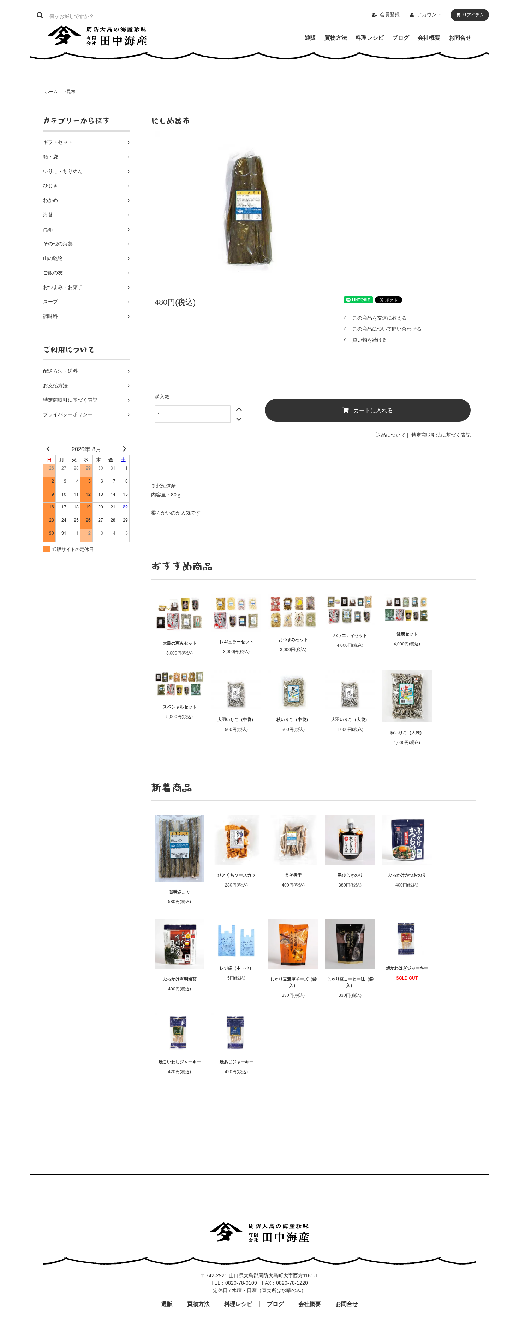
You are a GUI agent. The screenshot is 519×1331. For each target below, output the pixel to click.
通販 (310, 38)
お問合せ (460, 38)
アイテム (473, 14)
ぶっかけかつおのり (407, 875)
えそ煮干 (293, 875)
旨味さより (179, 891)
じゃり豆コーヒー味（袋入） (350, 982)
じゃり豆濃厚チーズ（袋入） (293, 982)
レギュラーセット (236, 641)
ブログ (400, 38)
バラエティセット (350, 635)
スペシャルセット (180, 706)
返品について (391, 435)
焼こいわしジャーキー (180, 1061)
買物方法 (335, 38)
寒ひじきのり (350, 875)
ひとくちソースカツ (236, 875)
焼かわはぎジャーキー (407, 968)
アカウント (429, 14)
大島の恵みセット (180, 643)
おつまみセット (293, 639)
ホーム (51, 91)
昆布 (71, 91)
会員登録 (390, 14)
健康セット (407, 634)
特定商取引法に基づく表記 (441, 435)
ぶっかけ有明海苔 (180, 979)
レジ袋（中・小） (236, 968)
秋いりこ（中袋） (293, 719)
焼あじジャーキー (236, 1061)
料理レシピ (370, 38)
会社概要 (429, 38)
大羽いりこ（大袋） (350, 719)
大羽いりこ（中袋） (236, 719)
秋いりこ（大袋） (407, 732)
